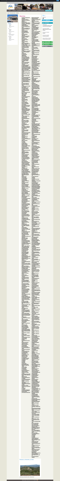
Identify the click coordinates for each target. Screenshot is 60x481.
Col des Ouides (24, 111)
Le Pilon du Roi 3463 (35, 394)
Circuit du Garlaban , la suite (36, 104)
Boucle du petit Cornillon (35, 254)
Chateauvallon (24, 353)
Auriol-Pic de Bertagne (25, 103)
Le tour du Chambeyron (25, 184)
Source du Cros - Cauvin (35, 418)
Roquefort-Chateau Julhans (26, 263)
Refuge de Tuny (24, 176)
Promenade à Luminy (35, 361)
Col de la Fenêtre (24, 227)
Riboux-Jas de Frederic (25, 69)
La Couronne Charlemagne (26, 240)
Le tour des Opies (24, 146)
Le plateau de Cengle (25, 228)
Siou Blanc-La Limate (25, 267)
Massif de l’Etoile (34, 262)
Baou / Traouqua (24, 38)
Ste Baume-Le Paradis (25, 147)
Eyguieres (23, 262)
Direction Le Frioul (34, 238)
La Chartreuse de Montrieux (26, 219)
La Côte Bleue (34, 96)
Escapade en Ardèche (35, 379)
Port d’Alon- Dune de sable (36, 99)
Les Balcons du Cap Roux (35, 85)
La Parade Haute (24, 123)
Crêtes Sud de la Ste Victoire (26, 132)
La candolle (33, 436)
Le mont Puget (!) (24, 369)
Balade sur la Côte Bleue (35, 239)
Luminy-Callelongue (25, 192)
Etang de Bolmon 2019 (25, 364)
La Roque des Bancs (35, 383)
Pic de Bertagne (24, 197)
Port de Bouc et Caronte (35, 169)
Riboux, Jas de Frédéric (35, 391)
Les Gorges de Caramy (35, 171)
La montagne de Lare (25, 217)
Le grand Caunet (24, 357)
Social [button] (28, 10)
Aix (8, 28)
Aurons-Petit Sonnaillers (25, 62)
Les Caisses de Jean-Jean (26, 389)
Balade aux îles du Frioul (35, 17)
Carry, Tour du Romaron (25, 210)
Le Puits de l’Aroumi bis (35, 326)
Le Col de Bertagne (24, 168)
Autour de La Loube (25, 356)
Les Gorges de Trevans (25, 214)
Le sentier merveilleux (35, 39)
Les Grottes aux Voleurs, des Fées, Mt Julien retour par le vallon (36, 250)
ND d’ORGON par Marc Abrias (36, 80)
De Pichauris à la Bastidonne (36, 399)
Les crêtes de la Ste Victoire (26, 77)
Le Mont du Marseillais (35, 441)
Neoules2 (33, 38)
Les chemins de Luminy (35, 68)
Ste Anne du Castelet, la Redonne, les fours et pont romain (35, 319)
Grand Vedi (23, 362)
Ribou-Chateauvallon (25, 233)
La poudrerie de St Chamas (26, 203)
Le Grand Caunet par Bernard (36, 63)
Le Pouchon (33, 435)
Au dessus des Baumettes (26, 171)
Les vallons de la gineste (35, 446)
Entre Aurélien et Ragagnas (36, 159)
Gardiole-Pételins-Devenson (26, 66)
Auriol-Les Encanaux (25, 205)
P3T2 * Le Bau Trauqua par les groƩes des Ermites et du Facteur (36, 431)
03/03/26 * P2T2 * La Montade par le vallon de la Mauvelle (26, 20)
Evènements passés (11, 34)
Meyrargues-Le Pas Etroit (25, 106)
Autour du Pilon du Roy (35, 130)
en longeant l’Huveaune (25, 277)
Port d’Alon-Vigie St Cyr (25, 83)
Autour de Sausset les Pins (26, 269)
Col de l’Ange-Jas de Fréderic (26, 67)
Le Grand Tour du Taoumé (35, 185)
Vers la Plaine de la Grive (35, 384)
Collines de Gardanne (25, 25)
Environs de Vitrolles (35, 211)
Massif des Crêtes (34, 149)
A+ (43, 15)
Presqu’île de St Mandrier (25, 351)
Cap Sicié (23, 339)
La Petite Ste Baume (25, 155)
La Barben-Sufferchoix (25, 59)
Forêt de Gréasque (24, 196)
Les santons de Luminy (35, 264)
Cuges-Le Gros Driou (25, 102)
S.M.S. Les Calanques (25, 185)
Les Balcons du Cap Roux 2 (36, 87)
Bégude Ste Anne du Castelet (36, 408)
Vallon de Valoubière (25, 319)
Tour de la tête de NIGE (35, 109)
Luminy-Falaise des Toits (35, 124)
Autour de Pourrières (35, 18)
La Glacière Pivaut (34, 335)
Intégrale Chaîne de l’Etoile (26, 329)
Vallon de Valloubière (25, 257)
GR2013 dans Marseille (25, 152)
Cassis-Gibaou (24, 260)
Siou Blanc (23, 153)
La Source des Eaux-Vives (36, 168)
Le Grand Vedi (24, 202)
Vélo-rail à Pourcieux (25, 161)
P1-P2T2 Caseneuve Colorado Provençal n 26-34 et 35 (36, 443)
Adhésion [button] (14, 10)
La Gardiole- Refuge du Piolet (26, 45)
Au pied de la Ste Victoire (35, 278)
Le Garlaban (33, 102)
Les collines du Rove (25, 88)
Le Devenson (24, 322)
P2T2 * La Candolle (34, 432)
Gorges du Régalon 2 (25, 31)
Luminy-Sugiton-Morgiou (25, 313)
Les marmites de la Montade (36, 243)
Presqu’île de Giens (25, 99)
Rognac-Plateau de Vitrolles (36, 364)
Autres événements (11, 26)
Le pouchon (33, 437)
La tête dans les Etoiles (25, 283)
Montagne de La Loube (35, 148)
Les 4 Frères (23, 209)
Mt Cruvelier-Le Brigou (25, 120)
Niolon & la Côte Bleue (25, 326)
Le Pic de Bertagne (34, 398)
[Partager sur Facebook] (49, 20)
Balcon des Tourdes (25, 238)
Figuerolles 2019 (24, 376)
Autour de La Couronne (35, 285)
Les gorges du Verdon (25, 270)
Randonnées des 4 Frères (35, 327)
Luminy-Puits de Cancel (25, 298)
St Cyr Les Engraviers (35, 242)
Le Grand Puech (24, 206)
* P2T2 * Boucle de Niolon (35, 414)
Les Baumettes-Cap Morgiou (26, 297)
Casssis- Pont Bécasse (25, 154)
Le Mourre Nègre (24, 334)
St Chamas (9, 36)
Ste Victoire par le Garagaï (26, 191)
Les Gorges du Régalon (25, 327)
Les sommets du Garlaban (26, 289)
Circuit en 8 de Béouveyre (25, 164)
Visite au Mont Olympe (35, 360)
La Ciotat (9, 33)
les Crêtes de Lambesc (25, 80)
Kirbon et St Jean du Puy (35, 170)
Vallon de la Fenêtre (35, 84)
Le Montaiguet (24, 53)
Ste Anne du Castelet (35, 160)
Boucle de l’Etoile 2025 (35, 355)
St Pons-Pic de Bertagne (25, 157)
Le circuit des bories (35, 161)
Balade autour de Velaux (25, 207)
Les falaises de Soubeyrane (36, 263)
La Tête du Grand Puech (35, 27)
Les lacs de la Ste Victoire (35, 390)
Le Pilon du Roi (24, 189)
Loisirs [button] (24, 10)
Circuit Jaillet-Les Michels (36, 190)
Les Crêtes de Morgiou (35, 275)
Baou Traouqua (24, 239)
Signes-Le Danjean (24, 140)
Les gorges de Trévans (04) (36, 184)
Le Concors (33, 178)
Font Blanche (34, 83)
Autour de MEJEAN (34, 56)
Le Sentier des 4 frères (25, 112)
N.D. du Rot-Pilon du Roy (35, 73)
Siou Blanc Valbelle (34, 400)
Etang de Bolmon (24, 128)
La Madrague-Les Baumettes (26, 243)
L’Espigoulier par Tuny (25, 218)
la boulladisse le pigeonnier (36, 427)
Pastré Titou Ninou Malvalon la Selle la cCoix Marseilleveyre (36, 268)
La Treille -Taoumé (24, 44)
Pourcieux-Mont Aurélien (25, 211)
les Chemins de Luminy (35, 405)
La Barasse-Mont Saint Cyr (26, 377)
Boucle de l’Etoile (24, 391)
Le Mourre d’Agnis (24, 328)
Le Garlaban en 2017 (25, 268)
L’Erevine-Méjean (34, 197)
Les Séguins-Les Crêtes (25, 89)
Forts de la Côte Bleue (25, 346)
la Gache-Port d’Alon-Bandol (36, 147)
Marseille (9, 23)
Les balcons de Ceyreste (25, 224)
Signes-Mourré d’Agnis (25, 87)
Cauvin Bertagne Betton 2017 (26, 256)
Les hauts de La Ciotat (25, 133)
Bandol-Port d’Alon (24, 355)
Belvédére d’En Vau (25, 255)
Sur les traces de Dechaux (36, 385)
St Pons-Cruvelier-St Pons (36, 336)
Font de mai (33, 429)
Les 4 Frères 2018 (24, 324)
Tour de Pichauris (24, 212)
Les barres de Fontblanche (26, 310)
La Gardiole (23, 361)
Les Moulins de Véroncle (25, 247)
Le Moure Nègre (24, 24)
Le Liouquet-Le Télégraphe (26, 126)
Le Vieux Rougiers (24, 178)
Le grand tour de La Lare (25, 354)
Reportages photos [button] (49, 10)
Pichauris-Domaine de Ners (26, 204)
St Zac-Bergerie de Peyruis (26, 105)
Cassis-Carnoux (24, 56)
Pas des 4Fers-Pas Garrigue (36, 292)
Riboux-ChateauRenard (25, 169)
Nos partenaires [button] (41, 10)
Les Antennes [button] (19, 10)
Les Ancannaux (24, 220)
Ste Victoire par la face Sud (26, 92)
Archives (10, 32)
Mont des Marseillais (25, 308)
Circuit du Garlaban (34, 103)
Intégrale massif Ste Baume (26, 145)
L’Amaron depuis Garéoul (35, 234)
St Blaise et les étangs (35, 67)
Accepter (58, 0)
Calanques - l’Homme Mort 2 (26, 23)
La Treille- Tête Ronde (25, 170)
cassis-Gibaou (24, 104)
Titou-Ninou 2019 (34, 60)
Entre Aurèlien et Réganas (26, 127)
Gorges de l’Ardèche (35, 34)
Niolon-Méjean (24, 95)
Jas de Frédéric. (34, 37)
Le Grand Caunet (34, 145)
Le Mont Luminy (24, 363)
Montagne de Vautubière (35, 321)
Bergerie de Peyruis (25, 221)
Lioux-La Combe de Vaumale (36, 31)
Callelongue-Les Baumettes (36, 125)
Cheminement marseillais (35, 61)
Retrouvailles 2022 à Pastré (36, 123)
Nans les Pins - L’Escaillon (25, 195)
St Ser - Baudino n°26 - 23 (35, 428)
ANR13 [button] (10, 10)
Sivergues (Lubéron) (35, 375)
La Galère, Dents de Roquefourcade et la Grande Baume (36, 232)
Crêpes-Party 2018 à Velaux (26, 314)
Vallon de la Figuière (35, 365)
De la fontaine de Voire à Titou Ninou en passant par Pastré (36, 397)
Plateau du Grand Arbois (35, 212)
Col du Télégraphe (34, 341)
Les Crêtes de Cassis (25, 232)
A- (44, 15)
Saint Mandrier (34, 246)
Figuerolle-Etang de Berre (35, 346)
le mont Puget (24, 368)
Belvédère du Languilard (35, 342)
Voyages (10, 24)
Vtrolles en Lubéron (35, 47)
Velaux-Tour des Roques (35, 261)
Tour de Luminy (24, 177)
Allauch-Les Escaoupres (25, 288)
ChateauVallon (24, 213)
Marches (10, 29)
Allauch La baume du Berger (36, 105)
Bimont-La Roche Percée (35, 90)
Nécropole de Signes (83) (25, 286)
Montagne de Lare (24, 117)
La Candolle (33, 114)
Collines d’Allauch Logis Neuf (26, 68)
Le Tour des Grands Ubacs (35, 146)
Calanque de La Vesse (25, 188)
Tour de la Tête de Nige (35, 274)
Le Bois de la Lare (34, 376)
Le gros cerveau (24, 274)
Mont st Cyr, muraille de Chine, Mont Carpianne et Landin (35, 218)
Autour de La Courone (35, 131)
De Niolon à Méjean (34, 126)
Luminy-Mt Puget (24, 113)
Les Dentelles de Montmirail (26, 261)
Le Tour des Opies (34, 296)
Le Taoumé (23, 141)
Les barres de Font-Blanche (26, 241)
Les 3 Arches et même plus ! (26, 392)
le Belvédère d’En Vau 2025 (36, 401)
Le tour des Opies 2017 (25, 291)
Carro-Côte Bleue (34, 69)
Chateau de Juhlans (35, 91)
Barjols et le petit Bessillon (36, 33)
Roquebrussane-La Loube (35, 293)
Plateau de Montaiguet (25, 252)
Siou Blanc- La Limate (25, 385)
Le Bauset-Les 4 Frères (25, 46)
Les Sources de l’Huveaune (26, 96)
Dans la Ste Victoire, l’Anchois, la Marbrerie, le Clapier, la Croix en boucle (35, 317)
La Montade (23, 360)
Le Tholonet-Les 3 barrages (26, 231)
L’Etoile (33, 30)
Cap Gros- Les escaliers (25, 121)
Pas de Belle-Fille (34, 62)
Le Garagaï (33, 42)
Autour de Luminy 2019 (35, 32)
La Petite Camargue (25, 190)
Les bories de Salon (25, 137)
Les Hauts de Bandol (25, 250)
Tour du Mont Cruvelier (35, 127)
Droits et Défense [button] (34, 10)
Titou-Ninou (23, 142)
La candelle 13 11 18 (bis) (25, 358)
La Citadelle (23, 378)
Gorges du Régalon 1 (25, 30)
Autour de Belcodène (25, 248)
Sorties (10, 25)
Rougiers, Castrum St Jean (26, 296)
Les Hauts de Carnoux (25, 290)
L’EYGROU (33, 343)
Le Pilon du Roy (34, 120)
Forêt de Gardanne (34, 59)
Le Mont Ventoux (24, 160)
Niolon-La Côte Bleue (25, 193)
